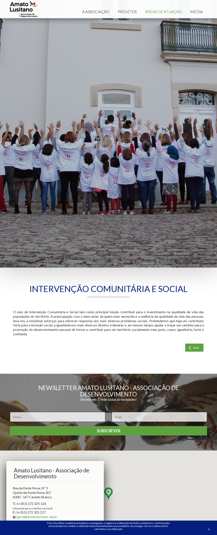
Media (196, 11)
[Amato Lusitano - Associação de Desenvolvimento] (24, 9)
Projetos (127, 11)
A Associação (95, 11)
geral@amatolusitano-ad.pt (37, 517)
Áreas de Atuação (163, 11)
